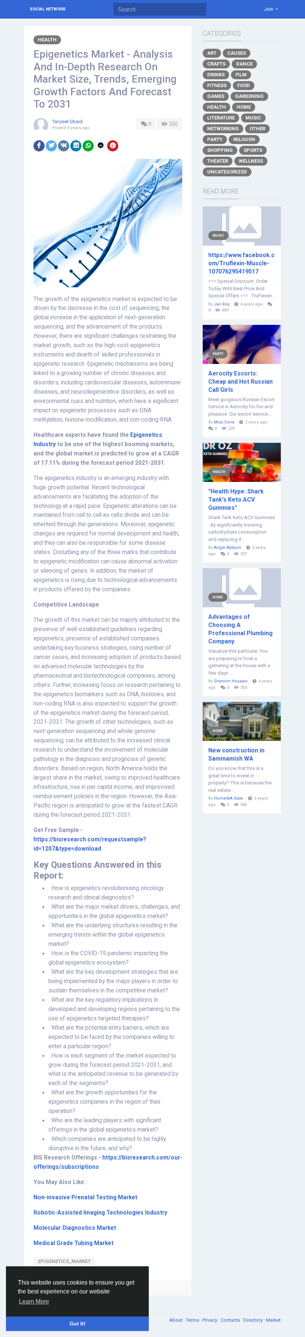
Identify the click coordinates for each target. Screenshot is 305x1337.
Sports (253, 150)
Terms (193, 1320)
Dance (244, 64)
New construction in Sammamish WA (236, 754)
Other (257, 128)
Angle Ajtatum (227, 547)
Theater (217, 161)
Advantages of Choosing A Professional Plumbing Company (240, 629)
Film (241, 74)
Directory (253, 1320)
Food (243, 85)
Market (273, 1320)
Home (244, 107)
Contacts (231, 1320)
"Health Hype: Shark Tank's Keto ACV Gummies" (236, 499)
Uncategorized (227, 172)
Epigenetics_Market (64, 1261)
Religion (244, 139)
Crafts (216, 64)
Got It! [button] (78, 1324)
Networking (223, 128)
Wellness (251, 161)
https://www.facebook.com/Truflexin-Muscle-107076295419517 (241, 263)
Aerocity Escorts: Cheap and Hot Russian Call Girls (240, 381)
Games (215, 96)
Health (47, 39)
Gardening (249, 96)
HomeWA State (228, 798)
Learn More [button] (34, 1301)
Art (211, 53)
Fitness (217, 85)
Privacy (210, 1320)
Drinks (216, 74)
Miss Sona (224, 422)
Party (214, 139)
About (176, 1320)
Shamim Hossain (231, 681)
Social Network (47, 9)
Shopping (220, 150)
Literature (221, 118)
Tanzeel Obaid (67, 121)
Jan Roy (221, 304)
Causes (236, 53)
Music (253, 118)
